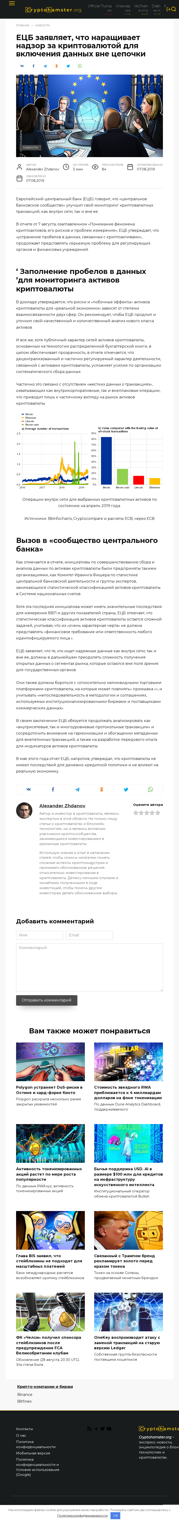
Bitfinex (24, 1401)
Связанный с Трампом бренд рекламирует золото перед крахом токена (124, 1261)
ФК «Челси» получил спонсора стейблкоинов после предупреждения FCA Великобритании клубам (48, 1345)
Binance (24, 1394)
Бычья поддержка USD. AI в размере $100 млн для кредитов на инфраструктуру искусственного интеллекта (128, 1177)
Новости (30, 147)
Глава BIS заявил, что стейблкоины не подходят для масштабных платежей (49, 1261)
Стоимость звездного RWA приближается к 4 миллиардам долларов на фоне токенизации (128, 1092)
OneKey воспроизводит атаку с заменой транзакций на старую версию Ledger (127, 1342)
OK (115, 1515)
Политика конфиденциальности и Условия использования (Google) (37, 1467)
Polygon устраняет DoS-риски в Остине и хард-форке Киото (49, 1090)
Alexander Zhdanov (62, 805)
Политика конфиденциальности (35, 1444)
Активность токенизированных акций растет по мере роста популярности (49, 1174)
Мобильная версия (33, 1453)
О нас (21, 1435)
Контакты (24, 1429)
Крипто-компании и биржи (45, 1386)
